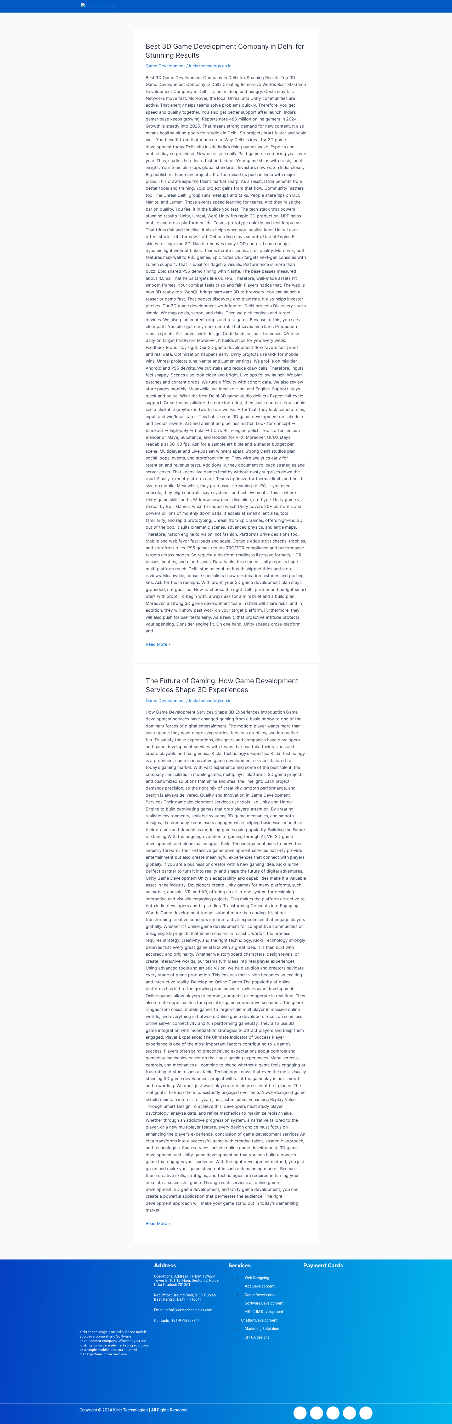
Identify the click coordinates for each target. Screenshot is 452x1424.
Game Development (165, 65)
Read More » (158, 644)
